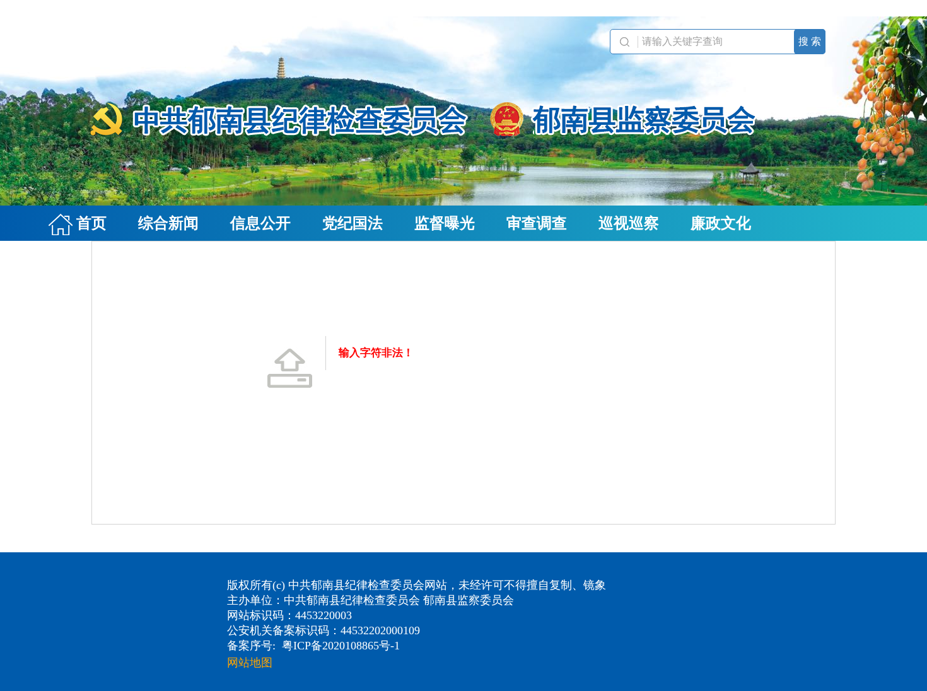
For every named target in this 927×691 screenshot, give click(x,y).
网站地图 (249, 662)
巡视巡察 (628, 223)
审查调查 (536, 223)
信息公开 (260, 223)
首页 (90, 223)
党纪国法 (352, 223)
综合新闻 (168, 223)
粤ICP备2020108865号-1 (341, 645)
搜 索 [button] (809, 41)
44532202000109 (380, 630)
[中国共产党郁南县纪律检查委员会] (463, 111)
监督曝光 (444, 223)
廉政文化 (721, 223)
